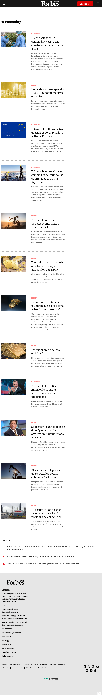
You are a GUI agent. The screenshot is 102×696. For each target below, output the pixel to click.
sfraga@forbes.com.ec (15, 625)
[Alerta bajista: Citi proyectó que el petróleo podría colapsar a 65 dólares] (13, 471)
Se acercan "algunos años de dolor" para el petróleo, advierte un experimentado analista (48, 432)
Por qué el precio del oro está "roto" (45, 352)
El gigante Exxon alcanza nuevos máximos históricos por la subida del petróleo (47, 513)
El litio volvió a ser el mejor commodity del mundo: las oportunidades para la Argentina (47, 177)
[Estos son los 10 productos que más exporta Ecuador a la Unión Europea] (13, 130)
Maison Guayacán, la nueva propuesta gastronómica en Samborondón (43, 563)
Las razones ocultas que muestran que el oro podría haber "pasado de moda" (47, 306)
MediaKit (34, 665)
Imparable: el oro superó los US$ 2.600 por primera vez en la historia (48, 93)
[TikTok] (95, 671)
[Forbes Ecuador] (51, 3)
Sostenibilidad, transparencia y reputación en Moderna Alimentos (40, 556)
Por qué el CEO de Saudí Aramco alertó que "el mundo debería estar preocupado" (45, 391)
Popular (7, 540)
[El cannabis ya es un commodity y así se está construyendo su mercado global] (13, 39)
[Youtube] (97, 667)
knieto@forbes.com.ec (19, 618)
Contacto (43, 665)
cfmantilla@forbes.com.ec (11, 612)
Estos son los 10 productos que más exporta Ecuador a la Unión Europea (47, 133)
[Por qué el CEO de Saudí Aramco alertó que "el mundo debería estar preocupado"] (13, 387)
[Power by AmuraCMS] (51, 678)
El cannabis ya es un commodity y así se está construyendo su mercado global (47, 43)
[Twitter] (89, 667)
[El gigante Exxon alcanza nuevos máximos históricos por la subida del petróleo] (13, 511)
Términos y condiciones (11, 665)
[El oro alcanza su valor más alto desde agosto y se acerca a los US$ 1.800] (13, 264)
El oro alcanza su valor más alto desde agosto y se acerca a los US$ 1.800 (47, 266)
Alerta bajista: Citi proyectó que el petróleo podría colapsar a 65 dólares (47, 474)
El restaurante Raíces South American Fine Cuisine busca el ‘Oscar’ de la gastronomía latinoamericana (51, 548)
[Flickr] (91, 671)
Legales (25, 665)
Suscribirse (85, 4)
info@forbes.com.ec (9, 601)
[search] (98, 3)
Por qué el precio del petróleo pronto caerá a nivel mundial (45, 224)
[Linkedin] (87, 671)
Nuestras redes (17, 668)
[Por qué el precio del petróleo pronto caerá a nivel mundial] (13, 221)
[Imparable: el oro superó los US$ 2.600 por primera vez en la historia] (13, 90)
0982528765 (7, 644)
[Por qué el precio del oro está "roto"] (13, 351)
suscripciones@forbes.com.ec (12, 633)
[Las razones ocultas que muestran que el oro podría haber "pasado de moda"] (13, 303)
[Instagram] (93, 667)
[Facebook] (85, 667)
